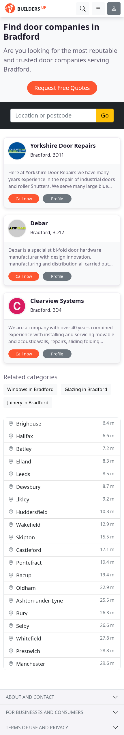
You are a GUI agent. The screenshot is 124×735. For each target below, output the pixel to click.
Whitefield (65, 638)
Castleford (65, 549)
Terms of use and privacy (37, 727)
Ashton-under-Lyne (65, 600)
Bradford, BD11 (47, 155)
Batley (65, 448)
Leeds (65, 474)
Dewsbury (65, 486)
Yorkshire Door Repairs (63, 145)
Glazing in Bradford (86, 389)
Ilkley (65, 499)
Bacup (65, 575)
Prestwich (65, 651)
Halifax (65, 436)
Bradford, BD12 (47, 232)
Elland (65, 461)
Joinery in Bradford (27, 402)
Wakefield (65, 524)
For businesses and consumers (44, 712)
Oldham (65, 587)
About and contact (30, 697)
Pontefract (65, 562)
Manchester (65, 663)
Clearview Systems (57, 301)
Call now (24, 198)
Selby (65, 625)
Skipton (65, 537)
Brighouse (65, 423)
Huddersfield (65, 511)
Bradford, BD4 (45, 310)
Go (105, 115)
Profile (57, 198)
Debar (39, 223)
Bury (65, 613)
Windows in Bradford (30, 389)
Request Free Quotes (62, 88)
